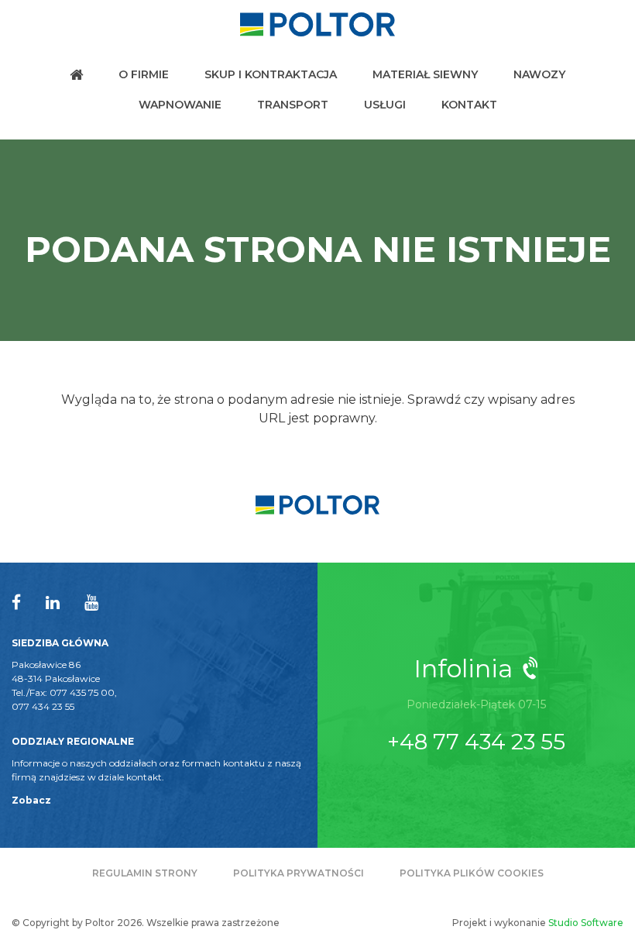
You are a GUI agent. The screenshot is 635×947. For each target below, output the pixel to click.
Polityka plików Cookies (472, 873)
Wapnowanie (180, 105)
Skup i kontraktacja (270, 74)
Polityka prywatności (298, 873)
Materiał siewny (425, 74)
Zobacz (31, 800)
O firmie (143, 74)
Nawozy (539, 74)
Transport (292, 105)
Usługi (385, 105)
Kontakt (469, 105)
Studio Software (585, 922)
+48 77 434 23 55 (476, 741)
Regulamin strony (144, 873)
